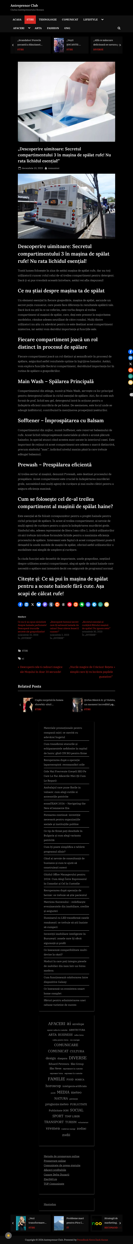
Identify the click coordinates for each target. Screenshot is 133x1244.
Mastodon (50, 1204)
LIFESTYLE (90, 19)
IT (30, 1227)
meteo (76, 1092)
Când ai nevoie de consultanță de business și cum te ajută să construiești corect (64, 863)
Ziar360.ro (50, 1179)
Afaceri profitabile (55, 1169)
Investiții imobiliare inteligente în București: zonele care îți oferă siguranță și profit (65, 938)
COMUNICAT (70, 19)
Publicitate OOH (59, 1110)
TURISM (71, 1122)
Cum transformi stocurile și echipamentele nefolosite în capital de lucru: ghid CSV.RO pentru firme (65, 748)
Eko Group (77, 1063)
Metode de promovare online (61, 1156)
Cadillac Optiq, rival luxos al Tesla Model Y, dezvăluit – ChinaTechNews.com (113, 1221)
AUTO (107, 1227)
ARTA (38, 28)
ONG (67, 28)
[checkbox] (8, 1235)
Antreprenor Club (24, 5)
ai (23, 658)
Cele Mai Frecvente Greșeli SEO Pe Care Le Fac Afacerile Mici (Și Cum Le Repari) (65, 776)
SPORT (57, 1116)
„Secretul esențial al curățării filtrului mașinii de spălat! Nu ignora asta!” (96, 625)
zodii (66, 1134)
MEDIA (63, 1092)
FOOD (69, 1079)
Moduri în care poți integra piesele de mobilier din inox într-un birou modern (65, 965)
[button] (20, 604)
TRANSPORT (54, 1122)
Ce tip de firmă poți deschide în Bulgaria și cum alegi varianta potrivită (63, 835)
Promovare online (55, 1160)
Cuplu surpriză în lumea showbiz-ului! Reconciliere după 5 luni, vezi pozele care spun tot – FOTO (50, 702)
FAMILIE (56, 1079)
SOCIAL (77, 1110)
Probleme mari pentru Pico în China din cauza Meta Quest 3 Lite (37, 1221)
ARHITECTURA (77, 1029)
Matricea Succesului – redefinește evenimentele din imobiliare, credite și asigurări (66, 906)
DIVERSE (60, 49)
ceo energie (75, 1040)
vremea (53, 1128)
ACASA (17, 19)
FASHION (53, 28)
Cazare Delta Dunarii (56, 1174)
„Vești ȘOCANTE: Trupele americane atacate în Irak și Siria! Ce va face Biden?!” (37, 42)
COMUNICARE (66, 1045)
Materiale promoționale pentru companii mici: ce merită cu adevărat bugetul (63, 732)
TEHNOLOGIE (48, 19)
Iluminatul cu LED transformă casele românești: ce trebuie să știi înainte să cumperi (66, 922)
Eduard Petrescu (59, 1063)
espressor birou (56, 1073)
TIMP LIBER (72, 1116)
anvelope (78, 1024)
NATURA (61, 1098)
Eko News (55, 1068)
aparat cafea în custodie (57, 1030)
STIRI (30, 19)
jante (53, 1093)
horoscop (53, 1085)
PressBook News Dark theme (92, 1239)
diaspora (62, 1058)
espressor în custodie (73, 1073)
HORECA (79, 1079)
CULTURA (77, 1051)
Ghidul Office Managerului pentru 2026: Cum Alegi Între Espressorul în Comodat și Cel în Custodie (65, 879)
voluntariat (83, 1122)
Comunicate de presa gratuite (62, 1165)
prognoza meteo (57, 1104)
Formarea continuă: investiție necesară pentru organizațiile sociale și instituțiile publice (62, 819)
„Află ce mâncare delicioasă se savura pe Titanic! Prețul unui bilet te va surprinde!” (68, 42)
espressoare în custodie (73, 1069)
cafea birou (79, 1035)
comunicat (53, 168)
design (51, 1058)
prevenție (73, 1099)
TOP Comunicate (54, 1183)
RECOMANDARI (75, 1227)
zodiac (81, 1128)
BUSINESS (110, 49)
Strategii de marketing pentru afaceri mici (74, 1221)
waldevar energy (68, 1129)
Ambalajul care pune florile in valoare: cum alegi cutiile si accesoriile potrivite (62, 792)
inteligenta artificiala (74, 1086)
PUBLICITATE (78, 1104)
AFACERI (18, 28)
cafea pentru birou (60, 1040)
